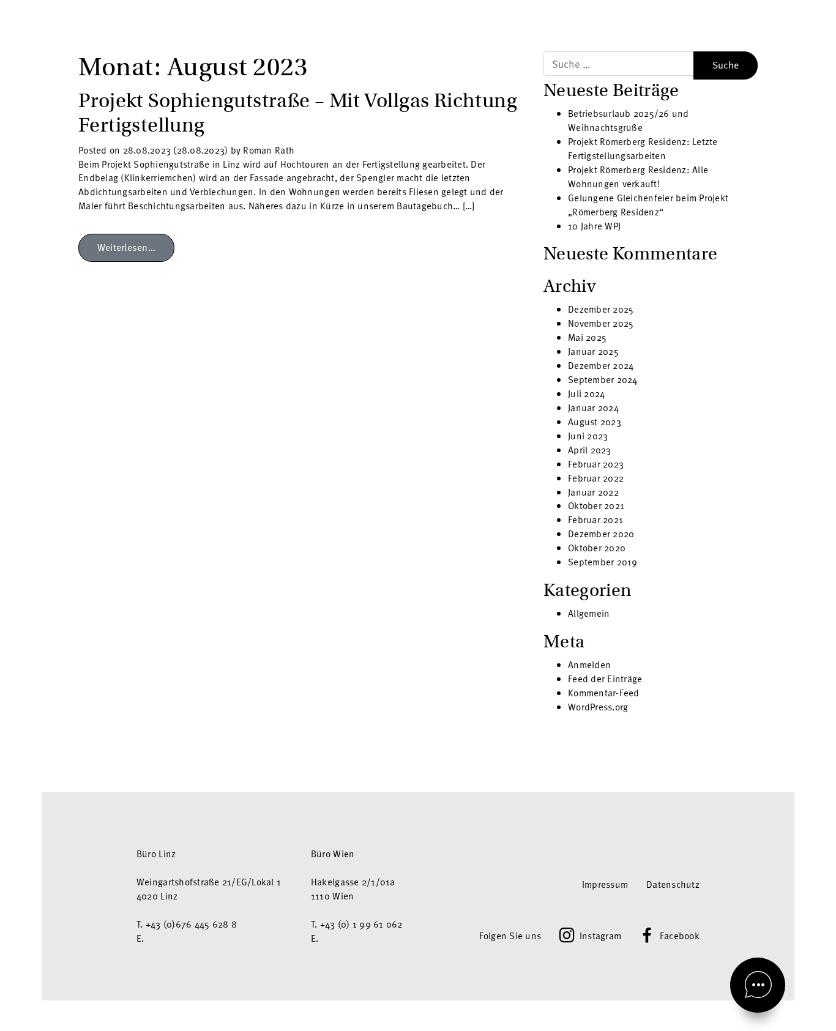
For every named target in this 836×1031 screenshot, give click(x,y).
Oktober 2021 (596, 505)
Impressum (605, 884)
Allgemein (589, 613)
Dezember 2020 (601, 533)
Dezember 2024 (600, 365)
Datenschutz (673, 884)
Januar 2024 (593, 407)
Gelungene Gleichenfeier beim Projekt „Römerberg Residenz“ (648, 204)
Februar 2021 (595, 519)
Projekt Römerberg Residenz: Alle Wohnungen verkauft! (638, 176)
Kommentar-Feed (604, 692)
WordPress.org (598, 706)
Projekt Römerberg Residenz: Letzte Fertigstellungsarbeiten (643, 148)
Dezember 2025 (600, 309)
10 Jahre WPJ (594, 226)
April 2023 (589, 449)
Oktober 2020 (596, 547)
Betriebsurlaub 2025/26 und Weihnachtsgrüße (628, 120)
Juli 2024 (586, 393)
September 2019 (603, 561)
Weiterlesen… (126, 247)
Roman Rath (267, 150)
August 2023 (594, 421)
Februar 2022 (596, 478)
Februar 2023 (596, 464)
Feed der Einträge (605, 678)
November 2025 (600, 323)
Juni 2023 (588, 435)
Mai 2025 (587, 337)
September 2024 (603, 379)
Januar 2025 (593, 351)
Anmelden (589, 664)
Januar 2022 (593, 492)
